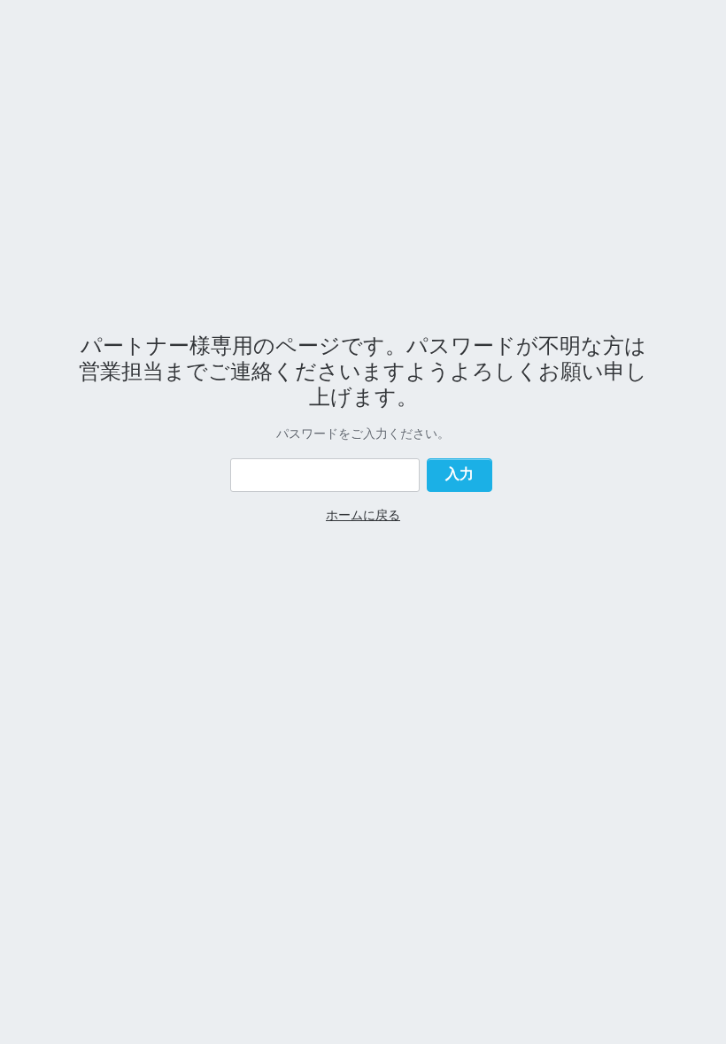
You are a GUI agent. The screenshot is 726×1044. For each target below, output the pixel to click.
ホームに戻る (363, 514)
